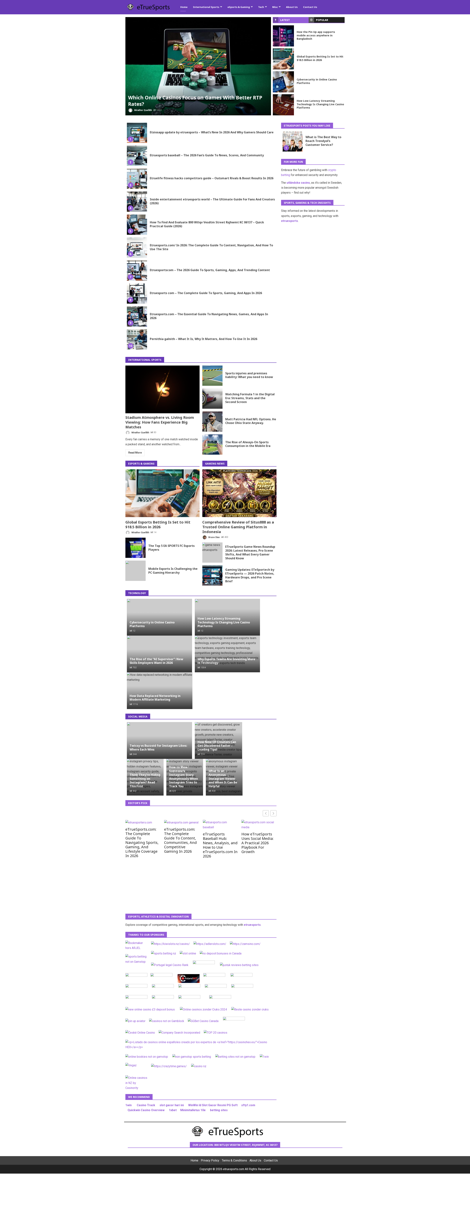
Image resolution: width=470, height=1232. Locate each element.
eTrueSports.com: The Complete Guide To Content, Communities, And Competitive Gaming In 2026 (180, 840)
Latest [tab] (285, 20)
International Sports (206, 7)
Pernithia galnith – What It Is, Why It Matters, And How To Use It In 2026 (137, 339)
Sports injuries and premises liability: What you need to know (212, 376)
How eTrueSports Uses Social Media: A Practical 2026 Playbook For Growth (257, 843)
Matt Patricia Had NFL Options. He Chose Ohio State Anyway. (212, 421)
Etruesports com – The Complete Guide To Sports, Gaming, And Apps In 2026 (137, 293)
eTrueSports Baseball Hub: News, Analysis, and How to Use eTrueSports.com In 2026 (220, 845)
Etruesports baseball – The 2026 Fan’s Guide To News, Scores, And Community (137, 156)
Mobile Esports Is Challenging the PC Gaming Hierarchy (135, 571)
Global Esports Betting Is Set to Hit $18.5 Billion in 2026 (283, 58)
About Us (292, 7)
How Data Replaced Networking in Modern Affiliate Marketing (155, 698)
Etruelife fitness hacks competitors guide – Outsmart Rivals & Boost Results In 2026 (137, 179)
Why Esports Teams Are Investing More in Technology (226, 661)
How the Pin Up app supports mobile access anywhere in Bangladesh (283, 35)
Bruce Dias (214, 537)
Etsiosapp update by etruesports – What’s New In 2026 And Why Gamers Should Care (137, 133)
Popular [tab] (322, 20)
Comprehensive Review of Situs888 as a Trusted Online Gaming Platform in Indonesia (239, 493)
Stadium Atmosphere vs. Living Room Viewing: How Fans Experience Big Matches (162, 389)
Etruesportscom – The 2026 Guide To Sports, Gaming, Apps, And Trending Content (137, 270)
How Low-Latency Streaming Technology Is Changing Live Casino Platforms (283, 104)
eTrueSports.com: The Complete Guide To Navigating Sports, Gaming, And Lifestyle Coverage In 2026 (141, 842)
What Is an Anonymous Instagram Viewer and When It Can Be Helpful (223, 778)
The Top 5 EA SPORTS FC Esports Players (135, 548)
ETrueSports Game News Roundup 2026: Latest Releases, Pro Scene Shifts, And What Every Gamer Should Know (212, 552)
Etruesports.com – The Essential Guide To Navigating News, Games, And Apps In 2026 (137, 316)
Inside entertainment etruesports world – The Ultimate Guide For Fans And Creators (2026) (137, 202)
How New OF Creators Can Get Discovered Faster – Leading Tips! (217, 745)
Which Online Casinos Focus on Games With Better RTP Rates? (198, 66)
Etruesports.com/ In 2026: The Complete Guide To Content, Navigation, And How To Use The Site (137, 248)
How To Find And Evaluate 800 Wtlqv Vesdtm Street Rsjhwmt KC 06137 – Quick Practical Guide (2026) (137, 225)
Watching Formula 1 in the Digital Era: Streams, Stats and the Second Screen (212, 399)
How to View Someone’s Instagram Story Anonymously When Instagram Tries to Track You (183, 776)
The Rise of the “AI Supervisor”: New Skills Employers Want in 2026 (156, 661)
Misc (275, 7)
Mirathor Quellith (143, 110)
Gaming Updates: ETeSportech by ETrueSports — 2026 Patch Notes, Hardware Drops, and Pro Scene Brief (212, 575)
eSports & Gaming (238, 7)
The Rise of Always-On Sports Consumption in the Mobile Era (212, 444)
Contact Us (310, 7)
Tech (261, 7)
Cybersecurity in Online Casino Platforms (283, 81)
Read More (135, 452)
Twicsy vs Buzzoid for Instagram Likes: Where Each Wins (158, 747)
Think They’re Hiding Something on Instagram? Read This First (145, 780)
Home (183, 7)
